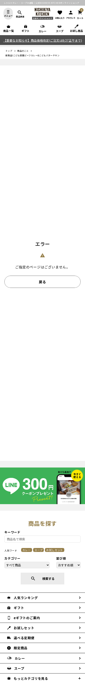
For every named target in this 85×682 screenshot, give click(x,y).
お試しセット (54, 550)
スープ (38, 550)
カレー (26, 550)
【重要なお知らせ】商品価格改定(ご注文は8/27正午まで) (42, 40)
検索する (42, 578)
